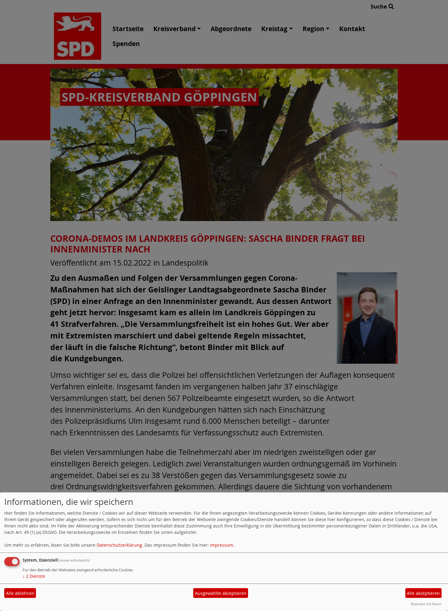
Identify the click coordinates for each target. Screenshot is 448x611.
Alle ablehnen (20, 593)
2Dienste (34, 576)
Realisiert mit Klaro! (426, 604)
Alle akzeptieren (423, 593)
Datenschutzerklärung (119, 545)
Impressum (221, 545)
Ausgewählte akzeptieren (221, 593)
